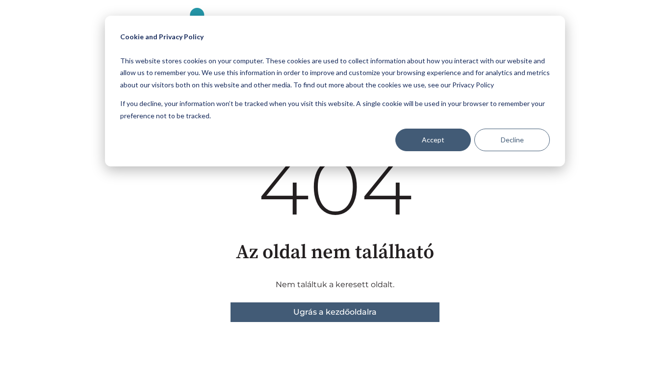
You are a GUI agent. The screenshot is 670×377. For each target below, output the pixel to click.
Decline (512, 139)
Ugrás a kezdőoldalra (335, 312)
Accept (433, 139)
